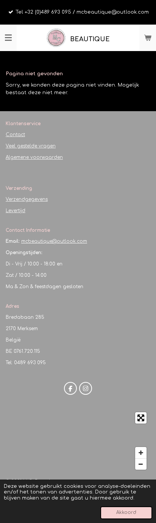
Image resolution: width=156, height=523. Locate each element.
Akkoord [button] (126, 512)
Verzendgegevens (27, 199)
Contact (15, 134)
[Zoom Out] (141, 464)
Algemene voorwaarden (34, 157)
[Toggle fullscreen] (141, 418)
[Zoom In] (141, 452)
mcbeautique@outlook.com (54, 241)
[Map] (78, 440)
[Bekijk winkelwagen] (147, 38)
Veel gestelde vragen (31, 146)
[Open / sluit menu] (8, 38)
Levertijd (15, 210)
